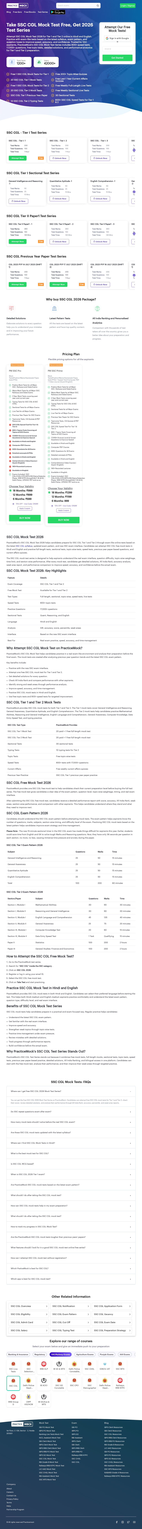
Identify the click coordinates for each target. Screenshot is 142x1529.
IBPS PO (75, 1431)
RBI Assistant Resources (114, 1466)
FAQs (9, 1506)
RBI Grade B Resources (114, 1445)
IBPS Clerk (76, 1441)
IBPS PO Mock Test (47, 1431)
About (9, 1489)
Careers (10, 1492)
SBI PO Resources (112, 1452)
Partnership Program (15, 1509)
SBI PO (75, 1427)
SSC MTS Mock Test (47, 1479)
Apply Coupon (24, 508)
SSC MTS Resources (112, 1469)
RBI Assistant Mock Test (49, 1476)
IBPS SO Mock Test (47, 1455)
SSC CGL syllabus (24, 546)
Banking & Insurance (18, 1354)
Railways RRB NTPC (80, 1455)
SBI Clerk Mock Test (47, 1441)
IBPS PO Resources (112, 1455)
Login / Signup (128, 6)
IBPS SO (75, 1434)
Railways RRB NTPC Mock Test (51, 1466)
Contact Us (11, 1496)
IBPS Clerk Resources (113, 1427)
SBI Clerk (75, 1445)
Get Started (117, 58)
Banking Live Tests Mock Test (51, 1434)
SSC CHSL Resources (113, 1462)
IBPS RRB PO (77, 1452)
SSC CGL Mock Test (47, 1459)
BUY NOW (24, 518)
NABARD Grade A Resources (116, 1473)
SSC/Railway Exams (60, 1354)
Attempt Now (18, 158)
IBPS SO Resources (112, 1459)
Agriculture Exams (85, 1354)
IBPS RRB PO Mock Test (49, 1452)
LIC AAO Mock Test (47, 1469)
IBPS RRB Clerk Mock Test (50, 1448)
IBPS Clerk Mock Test (48, 1445)
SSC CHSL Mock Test (48, 1473)
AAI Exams (125, 1354)
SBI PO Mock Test (46, 1427)
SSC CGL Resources (112, 1434)
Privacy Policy (12, 1499)
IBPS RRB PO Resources (114, 1441)
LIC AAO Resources (112, 1448)
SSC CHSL (76, 1459)
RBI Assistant (77, 1438)
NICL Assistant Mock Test (49, 1438)
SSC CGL (75, 1462)
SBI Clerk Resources (112, 1431)
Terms (9, 1502)
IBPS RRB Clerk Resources (115, 1438)
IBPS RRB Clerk (78, 1448)
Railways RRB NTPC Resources (117, 1476)
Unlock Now (60, 158)
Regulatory (40, 1354)
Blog (9, 12)
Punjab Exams (106, 1354)
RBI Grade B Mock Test (48, 1462)
